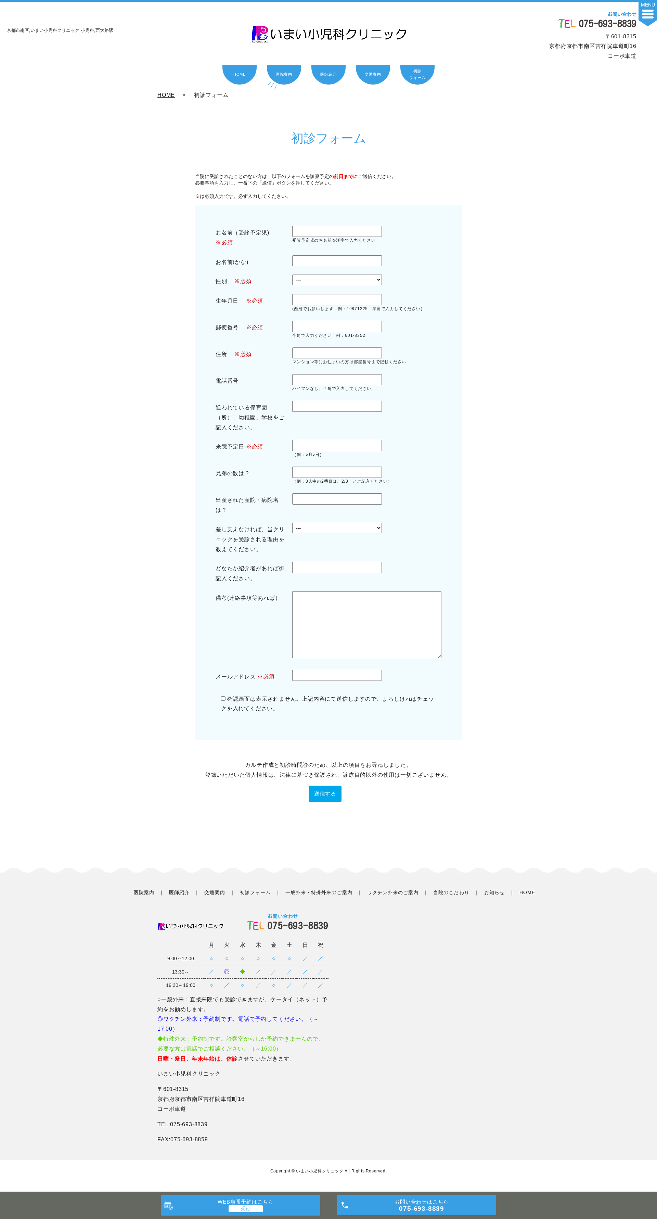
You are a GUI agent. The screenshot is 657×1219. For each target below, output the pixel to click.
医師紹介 (328, 74)
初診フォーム (417, 74)
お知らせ (494, 892)
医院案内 (284, 74)
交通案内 (373, 74)
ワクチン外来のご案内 (393, 892)
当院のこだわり (451, 892)
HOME (239, 74)
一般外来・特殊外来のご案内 (318, 892)
